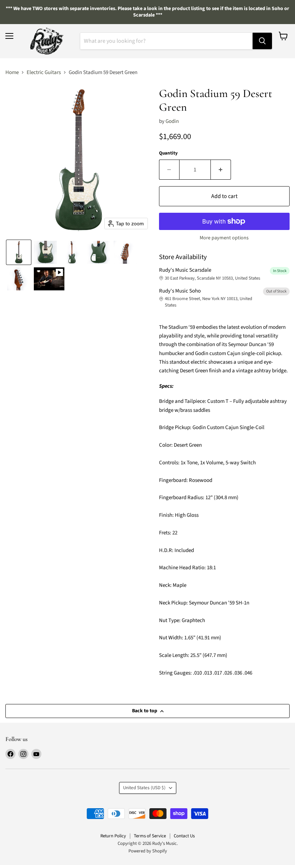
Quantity (168, 153)
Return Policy (113, 836)
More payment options (224, 238)
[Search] (262, 41)
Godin (172, 121)
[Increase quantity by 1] (221, 170)
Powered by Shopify (147, 851)
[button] (18, 252)
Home (12, 72)
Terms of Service (150, 836)
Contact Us (184, 836)
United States (144, 788)
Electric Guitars (44, 72)
